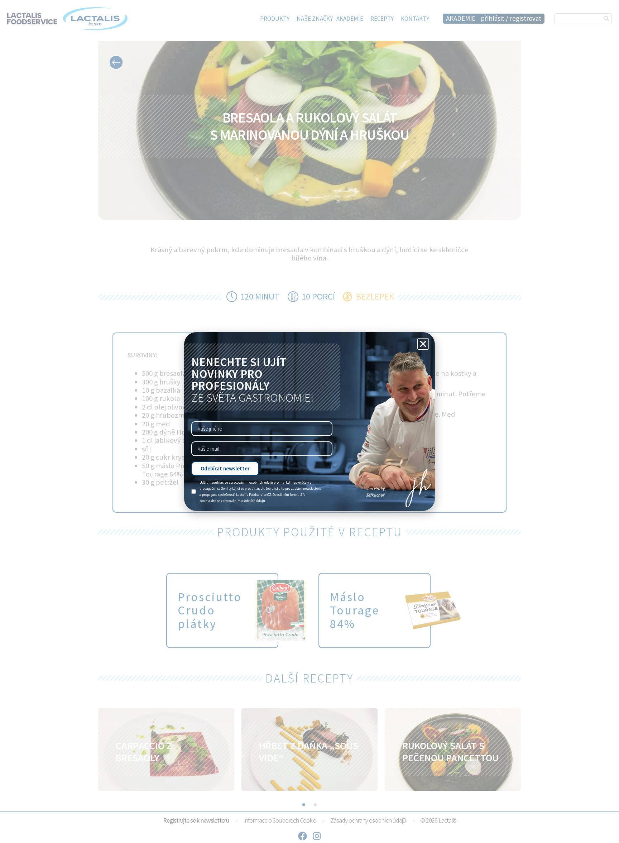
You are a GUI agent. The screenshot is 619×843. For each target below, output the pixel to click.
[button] (423, 344)
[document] (309, 421)
